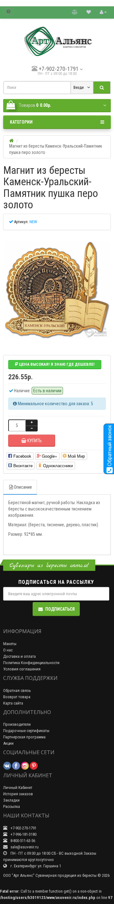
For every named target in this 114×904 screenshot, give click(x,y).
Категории (21, 122)
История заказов (18, 793)
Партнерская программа (24, 737)
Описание (23, 487)
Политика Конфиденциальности (31, 662)
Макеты (9, 643)
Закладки (11, 800)
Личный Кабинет (17, 787)
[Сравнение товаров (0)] (75, 12)
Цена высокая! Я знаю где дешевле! (56, 364)
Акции (8, 743)
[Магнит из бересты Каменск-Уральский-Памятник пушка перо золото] (57, 290)
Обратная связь (17, 690)
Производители (17, 724)
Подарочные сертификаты (26, 730)
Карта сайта (13, 703)
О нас (8, 650)
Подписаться (60, 609)
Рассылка (11, 806)
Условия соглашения (22, 669)
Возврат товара (16, 696)
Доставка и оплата (19, 656)
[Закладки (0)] (89, 12)
